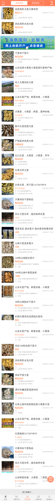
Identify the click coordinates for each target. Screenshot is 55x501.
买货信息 (35, 3)
